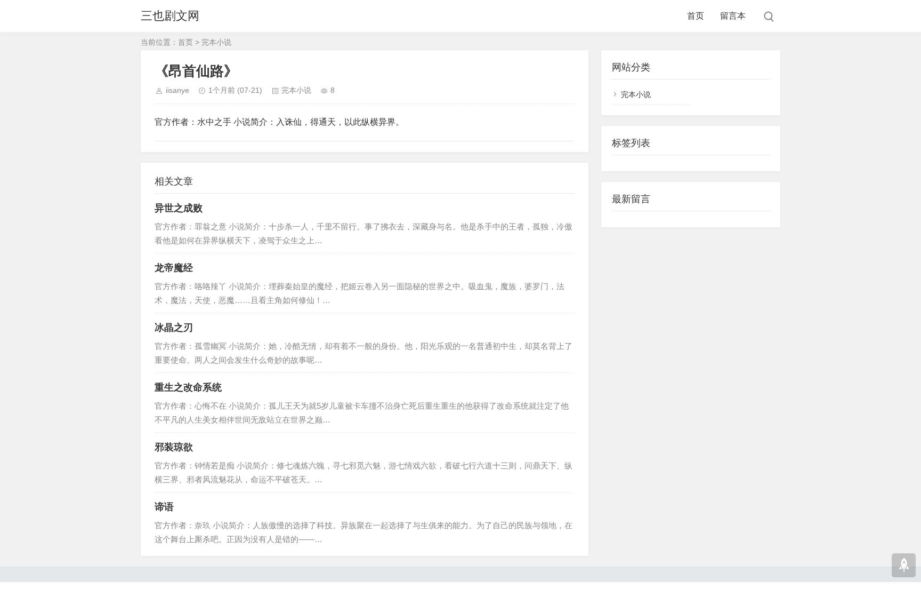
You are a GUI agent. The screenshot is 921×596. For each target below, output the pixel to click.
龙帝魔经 (174, 268)
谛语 (164, 507)
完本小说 (216, 42)
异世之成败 (179, 208)
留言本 (733, 15)
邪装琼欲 (174, 447)
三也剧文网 (170, 15)
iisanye (177, 90)
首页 (695, 15)
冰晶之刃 (174, 327)
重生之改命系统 (188, 387)
